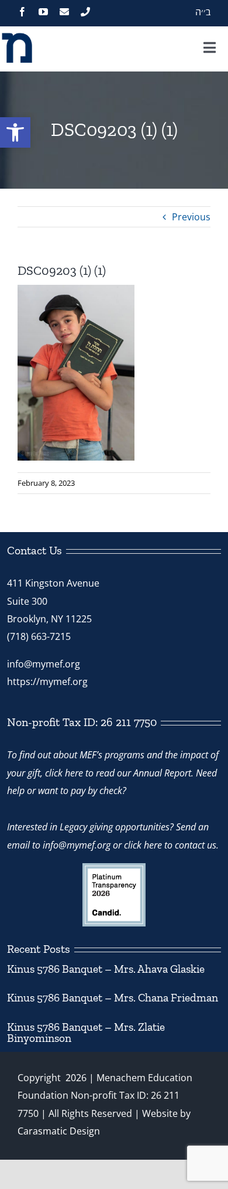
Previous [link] (191, 216)
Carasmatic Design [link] (59, 1131)
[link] (15, 132)
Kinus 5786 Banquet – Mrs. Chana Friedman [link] (112, 997)
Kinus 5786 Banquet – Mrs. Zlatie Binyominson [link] (86, 1032)
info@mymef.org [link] (43, 663)
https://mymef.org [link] (47, 681)
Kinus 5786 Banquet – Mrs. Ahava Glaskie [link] (106, 969)
